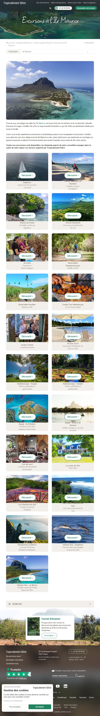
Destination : (14, 51)
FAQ (65, 707)
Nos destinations (42, 3)
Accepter (39, 707)
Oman (91, 697)
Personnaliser (15, 707)
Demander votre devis (14, 660)
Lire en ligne (48, 635)
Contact (73, 707)
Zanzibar (72, 697)
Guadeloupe (62, 697)
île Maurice (41, 123)
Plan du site (57, 707)
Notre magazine (89, 3)
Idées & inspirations (58, 3)
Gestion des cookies (70, 705)
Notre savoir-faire (74, 3)
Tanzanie (82, 697)
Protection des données (52, 705)
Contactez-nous (12, 664)
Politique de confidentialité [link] (13, 701)
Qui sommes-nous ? (13, 656)
